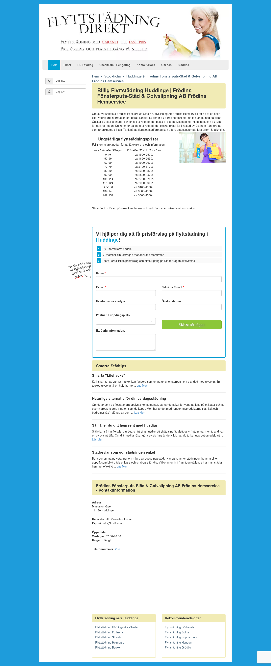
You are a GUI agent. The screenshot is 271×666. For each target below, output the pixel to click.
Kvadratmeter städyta (110, 301)
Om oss (166, 65)
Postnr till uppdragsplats (113, 315)
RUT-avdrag (85, 65)
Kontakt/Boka (146, 65)
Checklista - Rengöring (115, 65)
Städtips (183, 65)
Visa (117, 549)
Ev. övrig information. (110, 330)
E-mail (101, 287)
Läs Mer (142, 385)
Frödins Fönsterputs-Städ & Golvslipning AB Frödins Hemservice (154, 78)
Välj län (60, 81)
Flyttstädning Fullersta (109, 632)
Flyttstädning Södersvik (179, 627)
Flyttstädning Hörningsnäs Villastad (117, 627)
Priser (67, 65)
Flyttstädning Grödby (178, 647)
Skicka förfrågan (192, 324)
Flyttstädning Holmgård (109, 642)
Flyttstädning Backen (108, 647)
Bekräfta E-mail (173, 287)
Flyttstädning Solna (177, 632)
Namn (101, 273)
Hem (54, 65)
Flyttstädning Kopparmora (181, 637)
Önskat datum (171, 301)
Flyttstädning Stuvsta (108, 637)
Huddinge (133, 76)
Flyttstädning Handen (178, 642)
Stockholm (112, 76)
